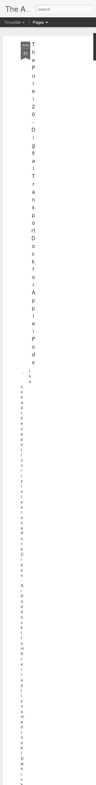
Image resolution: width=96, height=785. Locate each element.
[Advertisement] (50, 126)
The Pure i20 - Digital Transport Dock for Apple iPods (33, 203)
